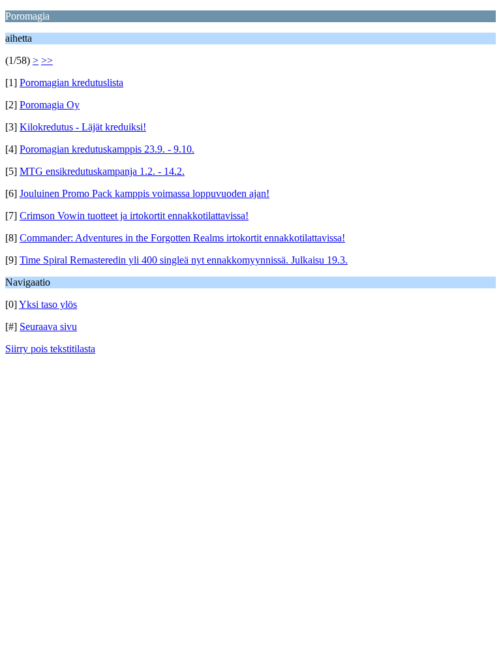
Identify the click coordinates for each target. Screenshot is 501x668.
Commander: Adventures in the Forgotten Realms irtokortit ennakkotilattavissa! (182, 237)
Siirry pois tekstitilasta (50, 348)
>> (47, 60)
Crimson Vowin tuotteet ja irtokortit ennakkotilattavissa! (134, 215)
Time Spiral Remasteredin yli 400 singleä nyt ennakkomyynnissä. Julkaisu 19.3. (184, 260)
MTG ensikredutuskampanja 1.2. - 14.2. (102, 171)
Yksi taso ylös (48, 304)
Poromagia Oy (50, 104)
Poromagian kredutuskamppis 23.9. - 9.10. (107, 149)
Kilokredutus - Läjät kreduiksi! (83, 126)
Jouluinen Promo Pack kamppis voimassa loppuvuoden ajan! (144, 193)
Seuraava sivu (48, 326)
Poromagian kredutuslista (71, 82)
